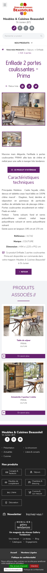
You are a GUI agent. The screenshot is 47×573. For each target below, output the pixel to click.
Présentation (9, 448)
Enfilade (40, 50)
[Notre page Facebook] (20, 28)
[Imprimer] (22, 86)
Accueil (13, 553)
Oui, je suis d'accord (18, 566)
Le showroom (31, 448)
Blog (37, 539)
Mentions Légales (29, 553)
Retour (24, 272)
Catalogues (17, 542)
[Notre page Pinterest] (31, 28)
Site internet (14, 539)
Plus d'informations (13, 570)
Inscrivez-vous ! (34, 514)
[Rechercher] (42, 36)
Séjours (30, 50)
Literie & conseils (32, 452)
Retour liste (13, 86)
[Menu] (4, 4)
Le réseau (27, 539)
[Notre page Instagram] (26, 28)
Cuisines (7, 456)
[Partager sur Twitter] (35, 86)
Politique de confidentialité (23, 557)
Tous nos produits (15, 50)
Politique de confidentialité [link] (33, 570)
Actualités (8, 452)
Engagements (31, 542)
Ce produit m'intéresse (25, 170)
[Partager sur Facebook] (29, 86)
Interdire (34, 566)
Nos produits (22, 43)
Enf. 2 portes (25, 53)
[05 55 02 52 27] (14, 28)
